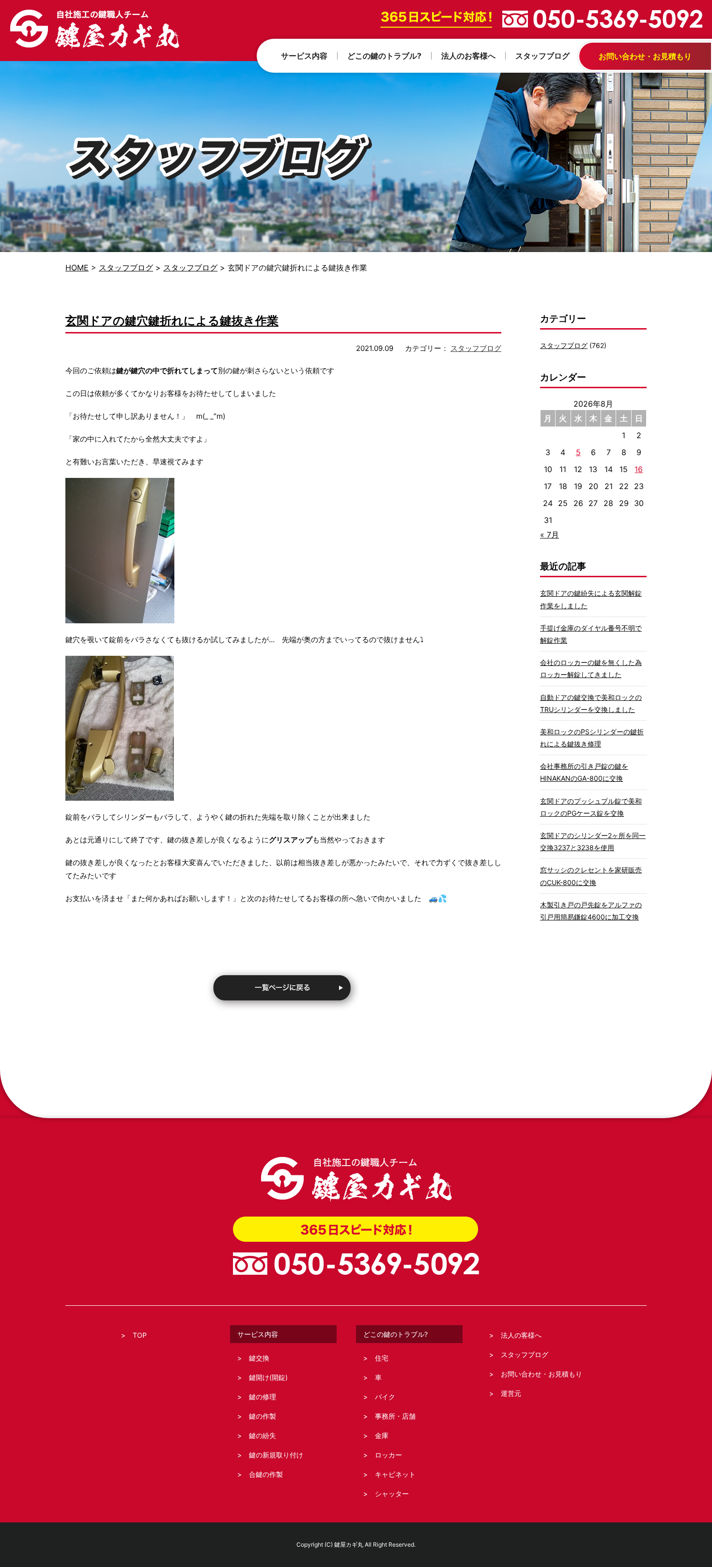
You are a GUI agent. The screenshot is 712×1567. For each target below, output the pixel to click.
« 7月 (549, 534)
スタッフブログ (126, 267)
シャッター (392, 1493)
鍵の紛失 (262, 1435)
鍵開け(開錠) (268, 1377)
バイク (385, 1397)
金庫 (381, 1435)
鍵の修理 (262, 1397)
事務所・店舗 (395, 1416)
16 (639, 469)
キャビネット (395, 1474)
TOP (140, 1335)
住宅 (381, 1358)
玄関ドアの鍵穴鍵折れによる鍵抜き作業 (172, 321)
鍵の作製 (262, 1416)
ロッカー (388, 1455)
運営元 (511, 1393)
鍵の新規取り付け (276, 1455)
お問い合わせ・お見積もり (541, 1374)
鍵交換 (259, 1358)
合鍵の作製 (266, 1474)
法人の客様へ (521, 1335)
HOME (77, 267)
